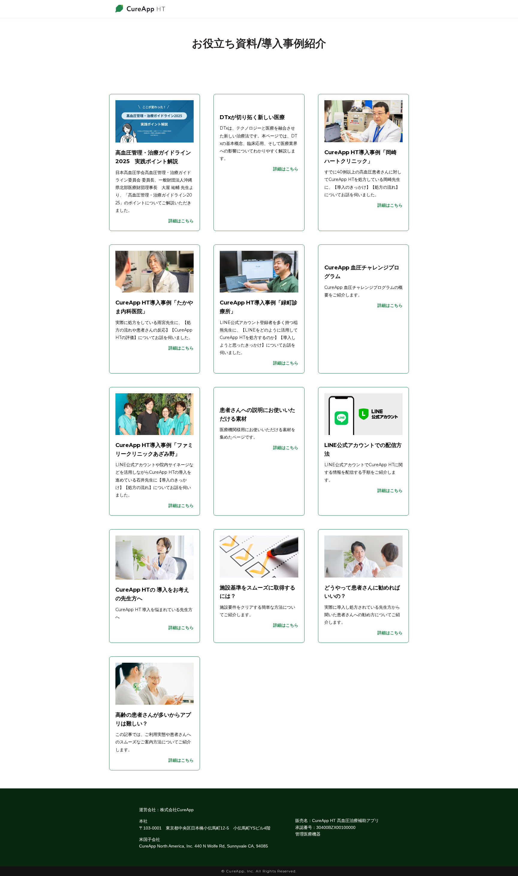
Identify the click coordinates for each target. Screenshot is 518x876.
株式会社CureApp (177, 809)
